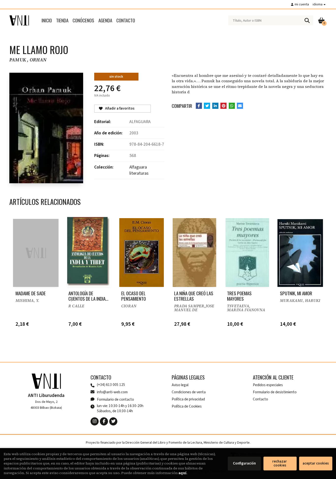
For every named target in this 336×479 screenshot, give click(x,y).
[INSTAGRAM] (95, 421)
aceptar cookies (316, 463)
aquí (182, 472)
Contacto (260, 399)
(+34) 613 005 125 (111, 384)
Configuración (244, 463)
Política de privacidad (188, 399)
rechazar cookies (280, 463)
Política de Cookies (187, 406)
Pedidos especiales (268, 385)
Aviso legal (180, 385)
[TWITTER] (113, 421)
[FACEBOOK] (104, 421)
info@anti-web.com (112, 392)
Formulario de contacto (115, 399)
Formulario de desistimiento (275, 392)
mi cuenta (302, 4)
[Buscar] (307, 20)
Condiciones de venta (189, 392)
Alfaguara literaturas (139, 170)
